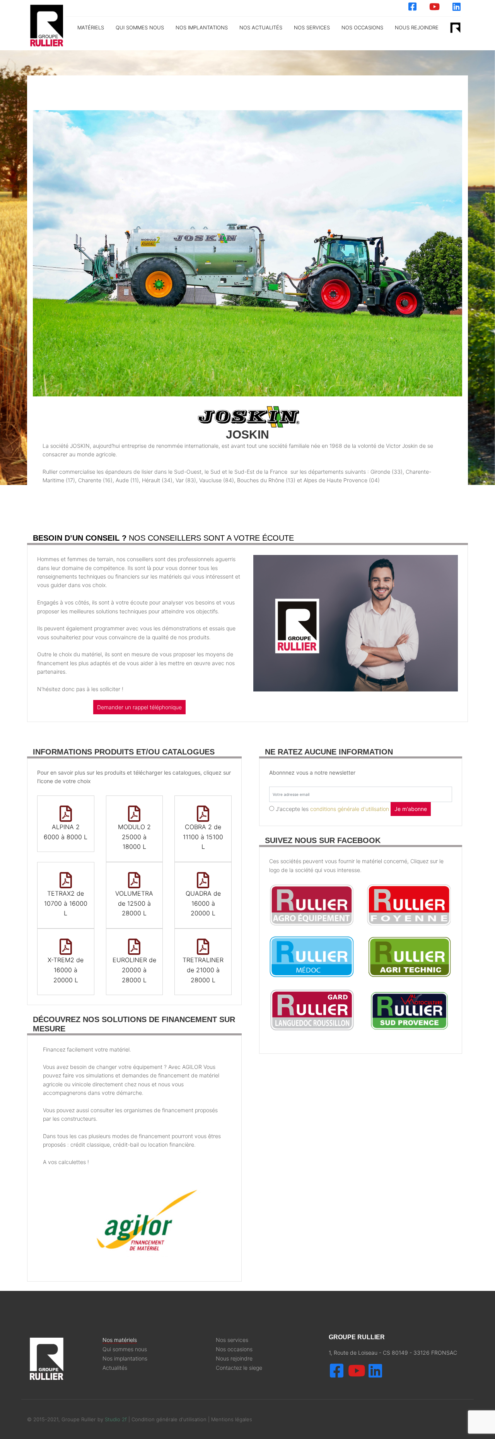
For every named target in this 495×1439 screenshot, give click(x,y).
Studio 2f (116, 1419)
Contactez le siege (239, 1368)
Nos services (232, 1340)
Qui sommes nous (140, 27)
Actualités (114, 1368)
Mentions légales (231, 1419)
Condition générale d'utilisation (169, 1419)
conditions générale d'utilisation (349, 809)
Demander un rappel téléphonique (139, 707)
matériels (90, 27)
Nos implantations (202, 27)
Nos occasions (362, 27)
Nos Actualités (260, 27)
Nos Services (312, 27)
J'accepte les (332, 809)
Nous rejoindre (417, 27)
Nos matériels (119, 1340)
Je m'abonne (410, 809)
